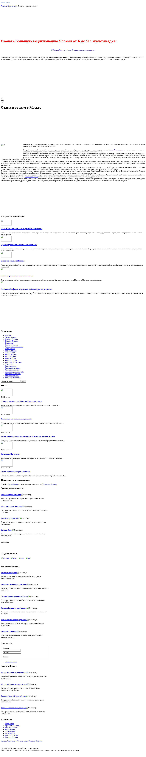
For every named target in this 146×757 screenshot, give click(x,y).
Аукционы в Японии (9, 631)
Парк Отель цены (31, 177)
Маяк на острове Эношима (11, 506)
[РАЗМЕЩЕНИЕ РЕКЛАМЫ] (9, 3)
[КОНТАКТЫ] (7, 3)
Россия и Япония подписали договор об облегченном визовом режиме (28, 436)
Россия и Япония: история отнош (14, 684)
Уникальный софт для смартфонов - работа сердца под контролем (26, 289)
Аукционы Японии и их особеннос (14, 584)
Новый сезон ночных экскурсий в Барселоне (21, 229)
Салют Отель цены (116, 150)
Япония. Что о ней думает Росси (13, 696)
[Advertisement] (65, 22)
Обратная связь (22, 741)
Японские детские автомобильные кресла (17, 276)
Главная (4, 6)
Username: (6, 648)
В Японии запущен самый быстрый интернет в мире (21, 401)
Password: (6, 652)
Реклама (32, 741)
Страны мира (12, 6)
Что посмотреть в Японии (11, 495)
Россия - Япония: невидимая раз (13, 708)
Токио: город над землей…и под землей (16, 419)
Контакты (11, 741)
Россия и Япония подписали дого (14, 672)
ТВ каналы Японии (49, 484)
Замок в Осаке (6, 530)
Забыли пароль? (11, 662)
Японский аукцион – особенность (14, 608)
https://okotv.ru (13, 484)
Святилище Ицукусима (10, 454)
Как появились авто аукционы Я (14, 620)
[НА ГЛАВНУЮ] (2, 3)
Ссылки (39, 741)
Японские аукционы (9, 573)
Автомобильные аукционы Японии (14, 596)
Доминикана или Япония (12, 261)
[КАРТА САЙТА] (4, 3)
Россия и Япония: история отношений (15, 472)
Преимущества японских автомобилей (19, 245)
